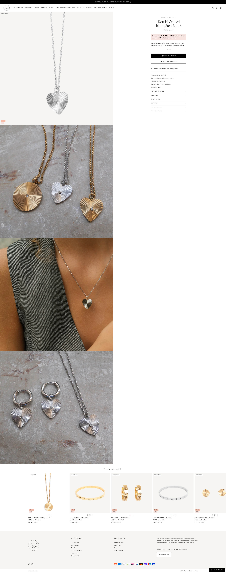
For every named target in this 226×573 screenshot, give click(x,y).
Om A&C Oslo (75, 542)
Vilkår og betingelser (76, 550)
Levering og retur (156, 107)
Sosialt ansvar (75, 545)
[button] (47, 515)
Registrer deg (164, 554)
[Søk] (213, 8)
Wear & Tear (154, 95)
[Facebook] (29, 564)
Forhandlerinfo (75, 556)
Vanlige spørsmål (118, 542)
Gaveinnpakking (155, 99)
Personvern (74, 553)
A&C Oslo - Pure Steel (168, 17)
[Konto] (217, 8)
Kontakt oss (117, 545)
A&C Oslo (186, 571)
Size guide (154, 103)
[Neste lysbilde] (196, 500)
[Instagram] (32, 564)
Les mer (169, 49)
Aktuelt (73, 548)
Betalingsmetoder (156, 111)
